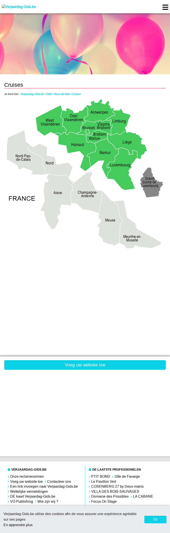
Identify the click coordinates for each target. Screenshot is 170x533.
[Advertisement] (44, 383)
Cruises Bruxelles (44, 280)
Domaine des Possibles (110, 496)
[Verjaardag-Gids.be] (19, 6)
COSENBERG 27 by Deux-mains (117, 486)
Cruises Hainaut (126, 280)
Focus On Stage (104, 501)
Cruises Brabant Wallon (126, 265)
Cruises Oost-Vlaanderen (44, 325)
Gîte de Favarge (127, 476)
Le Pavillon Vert (103, 481)
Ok (155, 519)
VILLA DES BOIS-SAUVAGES (115, 491)
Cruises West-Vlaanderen (44, 339)
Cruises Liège (43, 295)
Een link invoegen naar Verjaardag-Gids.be (44, 486)
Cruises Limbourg (126, 295)
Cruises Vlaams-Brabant (126, 325)
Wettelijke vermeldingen (29, 491)
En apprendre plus (18, 525)
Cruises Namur (126, 310)
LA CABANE (143, 496)
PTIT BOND (100, 476)
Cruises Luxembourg (43, 310)
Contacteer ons (59, 481)
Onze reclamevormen (27, 476)
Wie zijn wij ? (47, 501)
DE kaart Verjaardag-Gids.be (32, 496)
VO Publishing (21, 501)
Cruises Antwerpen (44, 265)
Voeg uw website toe (85, 364)
